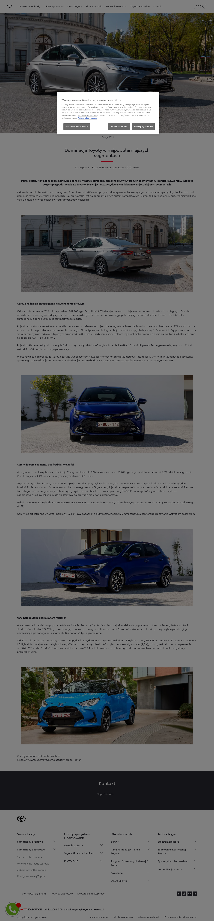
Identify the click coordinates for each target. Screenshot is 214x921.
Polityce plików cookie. (87, 118)
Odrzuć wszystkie (119, 126)
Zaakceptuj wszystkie (143, 126)
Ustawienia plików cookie (76, 126)
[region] (108, 113)
